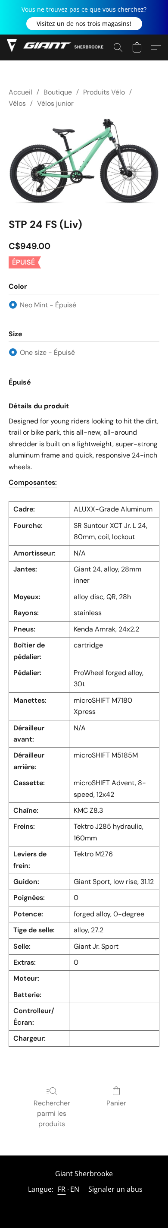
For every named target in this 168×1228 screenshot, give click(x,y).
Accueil (20, 92)
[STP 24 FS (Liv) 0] (84, 161)
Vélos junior (55, 103)
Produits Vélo (104, 92)
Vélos (17, 103)
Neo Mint (48, 304)
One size (47, 352)
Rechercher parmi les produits (52, 1113)
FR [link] (62, 1189)
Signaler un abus (115, 1189)
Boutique (58, 92)
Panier (116, 1103)
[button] (84, 23)
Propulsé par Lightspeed (84, 1205)
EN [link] (75, 1189)
